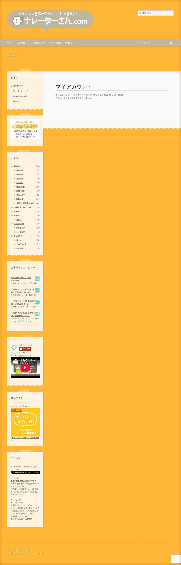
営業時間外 (20, 187)
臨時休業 (19, 199)
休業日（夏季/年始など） (25, 203)
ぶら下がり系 (21, 244)
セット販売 (20, 232)
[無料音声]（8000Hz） (23, 207)
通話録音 (19, 178)
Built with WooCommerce (32, 553)
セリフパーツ (19, 223)
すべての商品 (55, 43)
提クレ (18, 219)
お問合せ (69, 43)
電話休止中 (20, 195)
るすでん (19, 182)
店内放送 (17, 211)
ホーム (10, 43)
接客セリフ (20, 228)
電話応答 (17, 166)
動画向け (17, 215)
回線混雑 (19, 170)
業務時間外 (20, 191)
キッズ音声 (18, 236)
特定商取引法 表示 (20, 96)
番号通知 (19, 174)
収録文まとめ (39, 43)
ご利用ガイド (23, 43)
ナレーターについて (20, 91)
